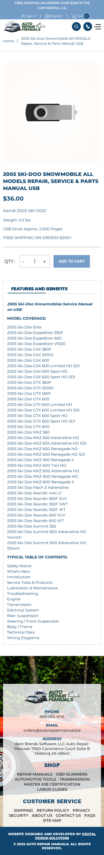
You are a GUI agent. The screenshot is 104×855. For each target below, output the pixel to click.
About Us (42, 815)
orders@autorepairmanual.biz (52, 730)
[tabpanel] (52, 471)
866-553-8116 (87, 26)
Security (18, 815)
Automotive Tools (35, 779)
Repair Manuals (34, 774)
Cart (80, 16)
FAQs (89, 815)
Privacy (81, 810)
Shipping (23, 810)
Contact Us (68, 815)
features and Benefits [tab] (39, 288)
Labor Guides (52, 789)
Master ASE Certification (52, 784)
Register (56, 16)
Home (8, 41)
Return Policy (53, 810)
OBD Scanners (71, 774)
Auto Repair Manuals (47, 844)
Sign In (31, 16)
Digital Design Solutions (65, 836)
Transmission (75, 779)
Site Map (52, 820)
